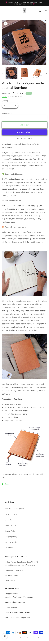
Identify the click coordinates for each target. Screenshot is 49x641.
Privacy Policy (10, 525)
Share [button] (7, 484)
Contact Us (9, 547)
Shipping (4, 96)
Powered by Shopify (33, 637)
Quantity (5, 101)
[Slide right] (46, 73)
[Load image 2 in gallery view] (24, 73)
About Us (8, 520)
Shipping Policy (11, 536)
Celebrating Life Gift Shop (21, 637)
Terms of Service (11, 542)
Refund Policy (10, 531)
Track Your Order (11, 514)
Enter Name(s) (7, 113)
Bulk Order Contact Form (14, 509)
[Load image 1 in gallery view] (11, 73)
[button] (3, 11)
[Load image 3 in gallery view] (37, 73)
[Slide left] (2, 73)
